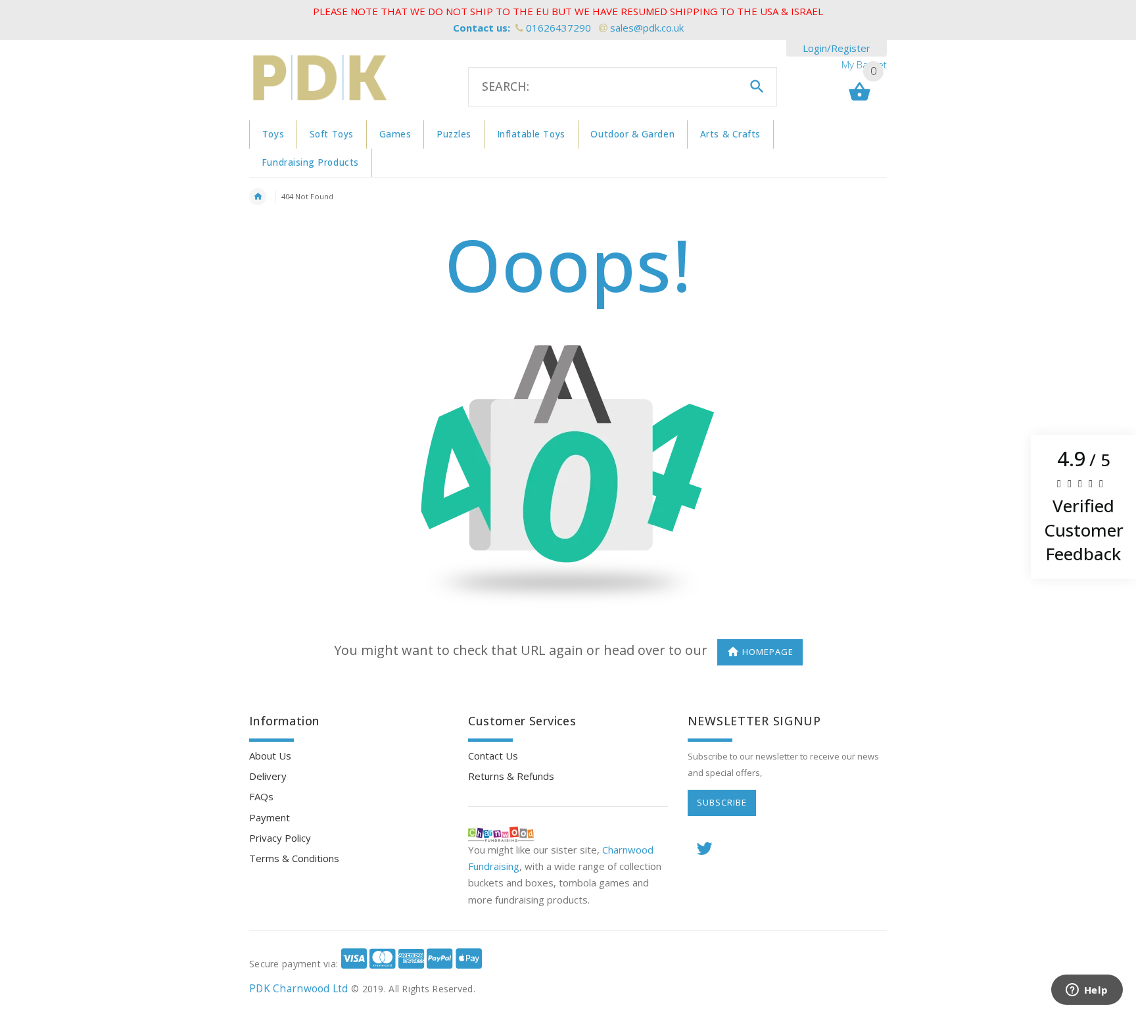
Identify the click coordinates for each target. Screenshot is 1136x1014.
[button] (1083, 507)
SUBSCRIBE (722, 802)
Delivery (268, 776)
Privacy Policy (280, 837)
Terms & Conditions (294, 858)
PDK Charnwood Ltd (298, 989)
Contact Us (493, 755)
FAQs (261, 796)
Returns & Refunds (511, 776)
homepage (767, 652)
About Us (270, 755)
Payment (269, 817)
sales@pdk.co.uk (647, 27)
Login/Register (836, 48)
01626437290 (558, 27)
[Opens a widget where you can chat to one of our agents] (1087, 991)
